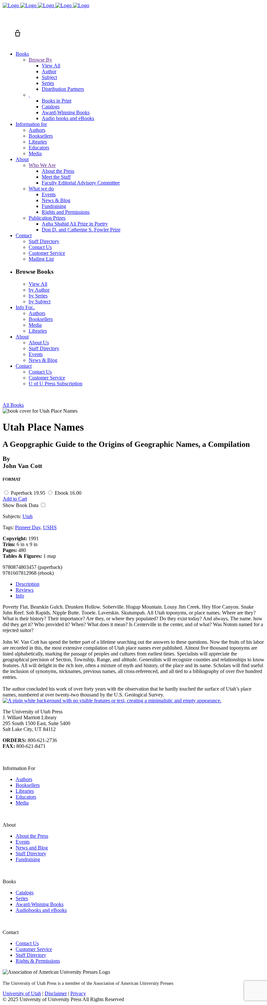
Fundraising (28, 859)
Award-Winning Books (39, 904)
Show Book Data (21, 505)
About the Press (32, 836)
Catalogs (25, 892)
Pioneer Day (27, 527)
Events (23, 842)
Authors (24, 779)
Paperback (28, 493)
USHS (50, 527)
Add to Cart (15, 499)
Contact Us (27, 943)
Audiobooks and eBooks (41, 910)
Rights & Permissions (38, 961)
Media (22, 802)
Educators (26, 797)
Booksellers (28, 785)
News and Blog (32, 847)
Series (22, 898)
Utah (27, 516)
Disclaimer (56, 993)
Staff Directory (31, 853)
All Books (13, 405)
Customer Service (34, 949)
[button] (6, 21)
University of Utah (22, 993)
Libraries (25, 791)
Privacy (78, 993)
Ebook (68, 493)
